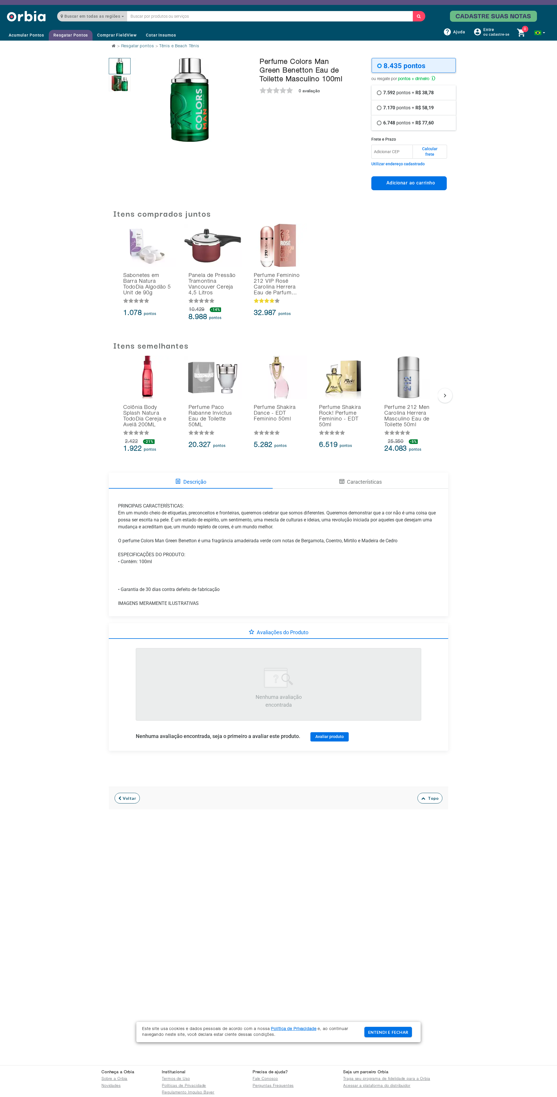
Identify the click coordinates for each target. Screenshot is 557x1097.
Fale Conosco (265, 1079)
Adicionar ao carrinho (409, 183)
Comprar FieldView (117, 35)
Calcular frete (429, 151)
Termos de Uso (176, 1079)
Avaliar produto (329, 736)
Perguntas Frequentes (273, 1086)
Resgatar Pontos (70, 35)
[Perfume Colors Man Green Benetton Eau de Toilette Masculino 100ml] (120, 66)
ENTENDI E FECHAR (388, 1032)
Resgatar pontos (137, 46)
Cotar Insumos (161, 35)
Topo (432, 798)
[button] (540, 33)
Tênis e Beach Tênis (179, 46)
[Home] (26, 16)
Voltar (129, 798)
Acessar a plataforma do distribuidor (376, 1086)
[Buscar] (419, 16)
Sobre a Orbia (114, 1079)
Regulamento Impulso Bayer (188, 1093)
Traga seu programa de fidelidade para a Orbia (386, 1079)
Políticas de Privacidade (184, 1086)
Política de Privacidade (293, 1029)
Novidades (111, 1086)
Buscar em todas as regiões (92, 16)
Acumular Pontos (26, 35)
